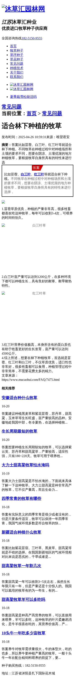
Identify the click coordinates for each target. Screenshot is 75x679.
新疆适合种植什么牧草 (21, 532)
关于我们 (16, 72)
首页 (13, 46)
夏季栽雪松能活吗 (23, 96)
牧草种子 (16, 50)
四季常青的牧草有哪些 (21, 498)
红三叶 (39, 174)
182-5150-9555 (32, 38)
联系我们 (16, 77)
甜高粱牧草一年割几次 (21, 566)
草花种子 (16, 59)
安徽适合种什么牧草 (19, 397)
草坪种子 (16, 55)
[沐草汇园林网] (23, 9)
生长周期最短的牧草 (19, 431)
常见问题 (16, 63)
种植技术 (16, 68)
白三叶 (26, 174)
